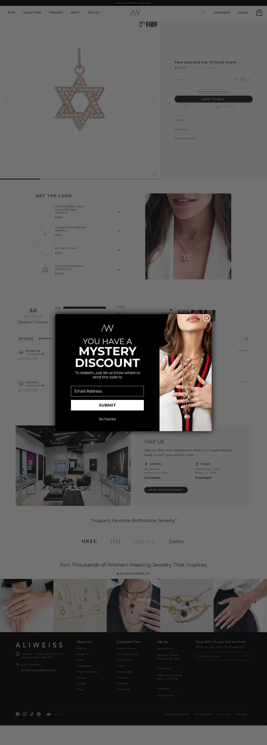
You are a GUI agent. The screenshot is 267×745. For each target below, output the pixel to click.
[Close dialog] (206, 318)
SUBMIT (107, 405)
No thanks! (107, 419)
